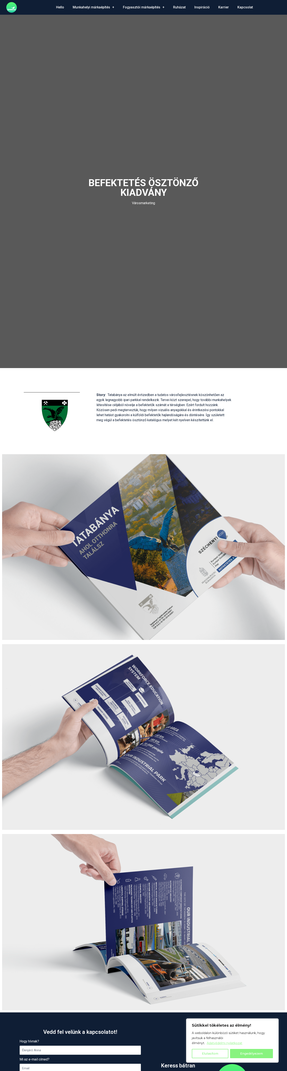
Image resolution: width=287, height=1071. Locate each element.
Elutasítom (210, 1053)
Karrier (223, 7)
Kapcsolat (245, 7)
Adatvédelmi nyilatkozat (224, 1043)
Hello (60, 7)
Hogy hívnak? (29, 1041)
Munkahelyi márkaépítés (91, 7)
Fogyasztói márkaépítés (141, 7)
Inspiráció (202, 7)
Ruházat (179, 7)
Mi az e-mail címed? (34, 1059)
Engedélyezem (251, 1053)
